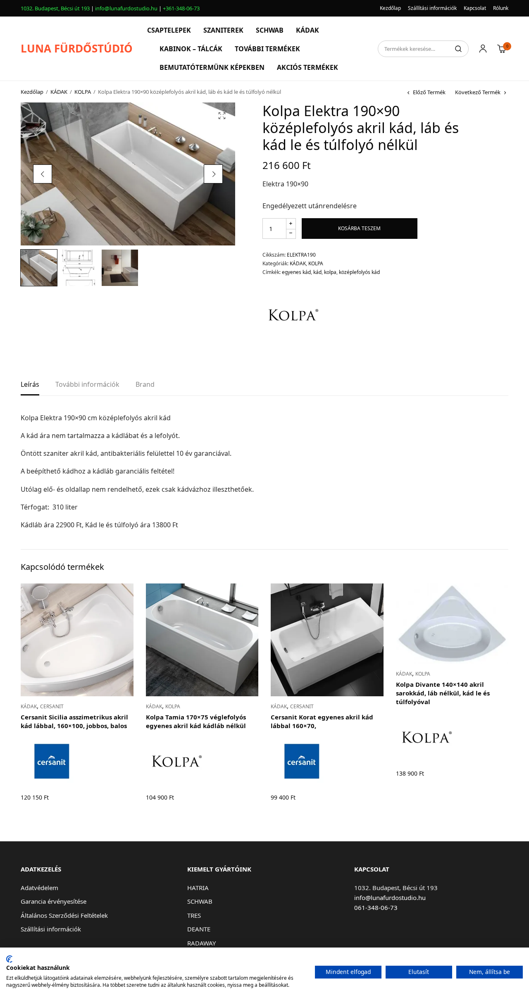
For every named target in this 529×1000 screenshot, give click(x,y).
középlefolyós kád (359, 272)
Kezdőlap (390, 8)
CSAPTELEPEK (169, 30)
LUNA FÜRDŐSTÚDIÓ (77, 48)
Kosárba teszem (359, 228)
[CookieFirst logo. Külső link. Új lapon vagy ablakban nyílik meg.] (9, 959)
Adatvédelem (39, 887)
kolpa (330, 272)
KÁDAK (307, 30)
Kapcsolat (475, 8)
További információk (87, 385)
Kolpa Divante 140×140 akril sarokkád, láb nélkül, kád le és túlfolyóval (443, 693)
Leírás (30, 385)
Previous (42, 173)
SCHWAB (270, 30)
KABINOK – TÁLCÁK (191, 48)
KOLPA (82, 91)
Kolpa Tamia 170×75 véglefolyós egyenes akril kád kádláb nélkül (196, 721)
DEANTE (198, 929)
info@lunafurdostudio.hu (126, 8)
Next (213, 173)
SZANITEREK (223, 30)
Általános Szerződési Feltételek (64, 915)
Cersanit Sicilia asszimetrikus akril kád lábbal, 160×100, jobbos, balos (74, 721)
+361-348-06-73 (181, 8)
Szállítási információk (432, 8)
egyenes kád (296, 272)
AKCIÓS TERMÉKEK (307, 67)
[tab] (30, 387)
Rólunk (500, 8)
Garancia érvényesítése (53, 901)
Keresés (458, 48)
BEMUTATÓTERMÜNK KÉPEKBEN (212, 67)
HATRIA (198, 887)
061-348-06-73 (376, 907)
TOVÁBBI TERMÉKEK (267, 48)
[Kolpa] (293, 315)
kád (317, 272)
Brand (145, 385)
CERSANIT (52, 706)
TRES (194, 915)
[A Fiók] (483, 48)
